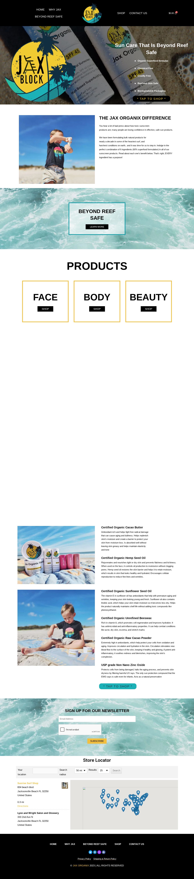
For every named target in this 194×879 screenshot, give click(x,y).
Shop (121, 13)
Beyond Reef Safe (49, 16)
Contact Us (138, 13)
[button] (136, 813)
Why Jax (55, 9)
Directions (22, 806)
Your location (22, 772)
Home (40, 9)
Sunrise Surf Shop (27, 783)
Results (93, 770)
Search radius (63, 772)
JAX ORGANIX (81, 865)
